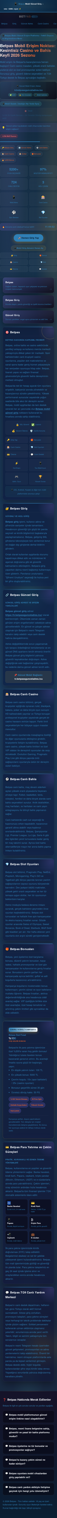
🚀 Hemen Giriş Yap (28, 237)
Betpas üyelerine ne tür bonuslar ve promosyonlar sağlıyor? (28, 1447)
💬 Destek (43, 269)
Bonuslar (36, 439)
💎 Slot (43, 262)
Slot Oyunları (37, 447)
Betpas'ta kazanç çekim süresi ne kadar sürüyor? (27, 1461)
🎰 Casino (14, 262)
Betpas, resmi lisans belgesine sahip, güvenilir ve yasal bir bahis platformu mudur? (29, 1432)
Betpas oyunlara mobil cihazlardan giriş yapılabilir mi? (28, 1475)
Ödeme (11, 454)
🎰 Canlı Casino (8, 154)
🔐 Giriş (14, 255)
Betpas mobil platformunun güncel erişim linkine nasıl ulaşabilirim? (28, 1416)
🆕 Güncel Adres (25, 147)
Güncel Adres (27, 23)
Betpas (4, 23)
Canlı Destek (37, 454)
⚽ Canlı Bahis (42, 147)
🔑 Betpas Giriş (8, 147)
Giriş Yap (12, 439)
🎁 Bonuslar (36, 154)
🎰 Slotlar (23, 154)
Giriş (14, 23)
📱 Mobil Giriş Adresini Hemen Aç (28, 248)
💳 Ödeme (14, 269)
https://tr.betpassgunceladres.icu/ (23, 615)
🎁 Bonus (43, 255)
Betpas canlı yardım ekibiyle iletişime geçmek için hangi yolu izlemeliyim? (29, 1489)
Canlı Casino (43, 23)
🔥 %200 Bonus (8, 160)
